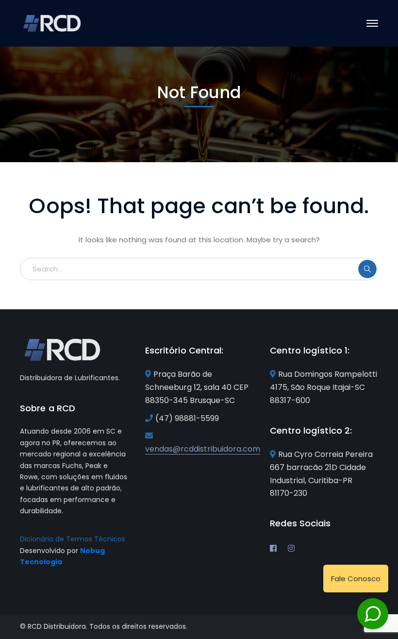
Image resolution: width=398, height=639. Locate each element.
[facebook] (273, 548)
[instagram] (291, 548)
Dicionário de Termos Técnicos (72, 539)
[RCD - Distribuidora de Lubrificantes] (52, 22)
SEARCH (367, 269)
